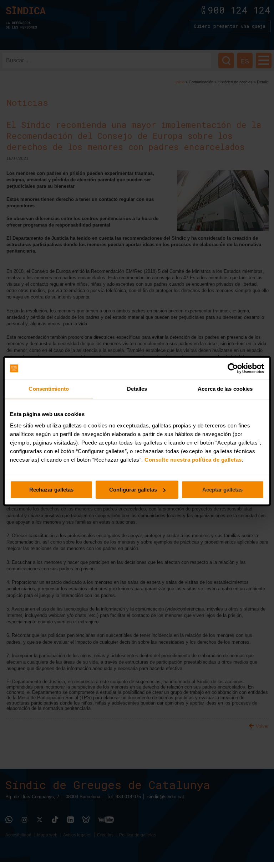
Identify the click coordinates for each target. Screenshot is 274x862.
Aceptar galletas (222, 490)
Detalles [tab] (137, 389)
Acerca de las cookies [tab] (225, 389)
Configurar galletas (133, 490)
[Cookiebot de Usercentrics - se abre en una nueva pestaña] (233, 368)
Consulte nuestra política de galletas (193, 460)
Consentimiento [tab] (48, 389)
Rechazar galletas (51, 490)
